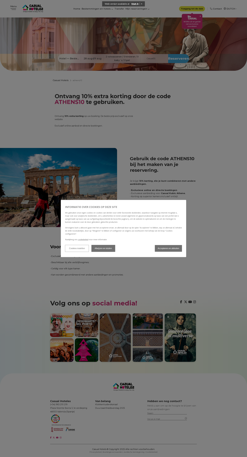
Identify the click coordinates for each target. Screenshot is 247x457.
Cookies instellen (77, 248)
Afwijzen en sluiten (103, 248)
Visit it (134, 4)
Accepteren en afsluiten (168, 248)
